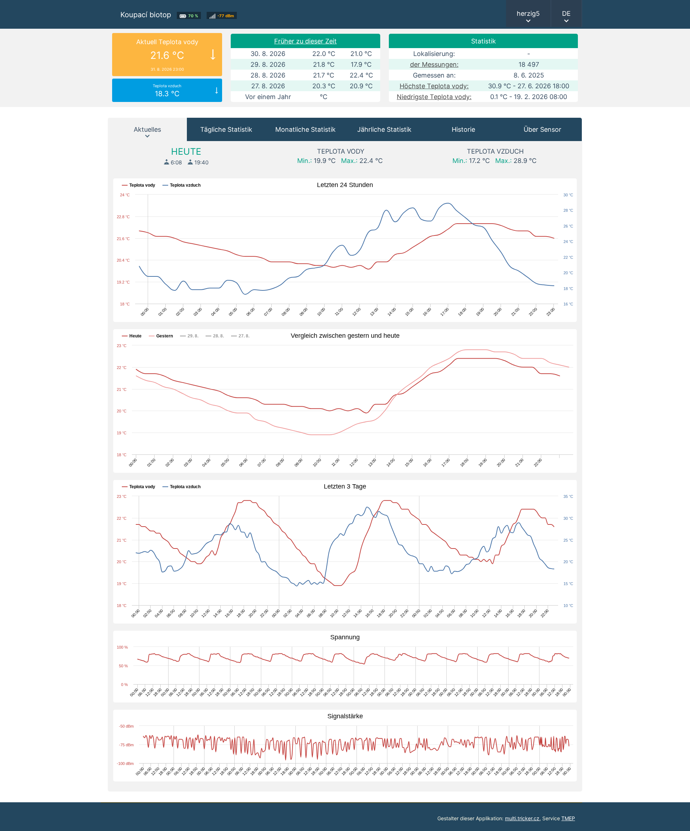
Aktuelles (147, 129)
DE (566, 13)
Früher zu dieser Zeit (305, 41)
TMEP (568, 818)
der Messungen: (434, 64)
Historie (463, 129)
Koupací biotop (145, 14)
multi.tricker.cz (522, 818)
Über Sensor (542, 129)
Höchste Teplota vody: (434, 86)
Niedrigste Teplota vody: (434, 97)
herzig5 (528, 13)
